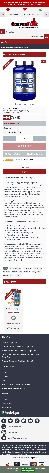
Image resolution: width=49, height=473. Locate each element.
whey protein (36, 272)
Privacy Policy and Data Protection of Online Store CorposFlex (20, 356)
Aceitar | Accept (28, 471)
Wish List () (6, 407)
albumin (27, 272)
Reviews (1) (24, 171)
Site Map (5, 376)
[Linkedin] (37, 421)
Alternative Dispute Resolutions (13, 388)
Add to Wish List (15, 154)
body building (17, 272)
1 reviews (18, 160)
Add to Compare (36, 154)
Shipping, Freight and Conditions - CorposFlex (18, 361)
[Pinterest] (31, 421)
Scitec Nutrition (13, 108)
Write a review (29, 160)
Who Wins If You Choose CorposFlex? (16, 384)
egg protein (27, 268)
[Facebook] (4, 421)
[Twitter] (11, 421)
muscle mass (8, 275)
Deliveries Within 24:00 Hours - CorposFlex (17, 347)
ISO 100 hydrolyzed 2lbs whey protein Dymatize (14, 309)
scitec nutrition (15, 268)
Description (24, 167)
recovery (6, 272)
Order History (7, 403)
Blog (3, 380)
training (18, 275)
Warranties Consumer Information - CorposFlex (19, 351)
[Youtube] (17, 421)
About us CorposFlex (9, 343)
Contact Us (6, 372)
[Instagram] (24, 421)
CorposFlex (34, 458)
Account (5, 399)
